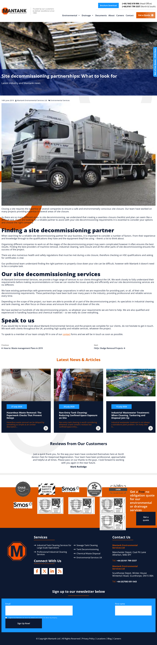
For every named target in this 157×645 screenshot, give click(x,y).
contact (66, 334)
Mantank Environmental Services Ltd (32, 100)
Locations (101, 638)
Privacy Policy (88, 638)
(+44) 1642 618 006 (137, 3)
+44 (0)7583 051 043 (127, 581)
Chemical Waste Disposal (88, 553)
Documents (101, 15)
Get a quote (146, 519)
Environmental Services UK (89, 557)
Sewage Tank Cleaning (87, 545)
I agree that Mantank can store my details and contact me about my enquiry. (33, 618)
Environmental (69, 15)
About (111, 15)
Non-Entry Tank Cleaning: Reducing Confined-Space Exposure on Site (78, 415)
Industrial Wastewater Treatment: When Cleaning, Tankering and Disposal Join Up (130, 415)
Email (7, 603)
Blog (109, 638)
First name (120, 603)
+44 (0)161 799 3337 (127, 560)
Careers (120, 15)
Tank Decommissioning (88, 549)
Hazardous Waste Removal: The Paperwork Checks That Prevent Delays (24, 415)
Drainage (86, 15)
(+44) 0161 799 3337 (139, 6)
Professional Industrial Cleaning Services (52, 553)
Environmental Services (60, 100)
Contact (130, 15)
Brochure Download (108, 5)
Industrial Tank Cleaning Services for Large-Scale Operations (54, 546)
